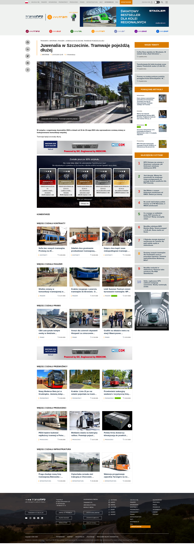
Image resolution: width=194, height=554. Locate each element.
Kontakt (156, 514)
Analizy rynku (91, 523)
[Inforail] (76, 31)
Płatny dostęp (64, 517)
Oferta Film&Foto (92, 517)
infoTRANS (114, 500)
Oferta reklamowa (92, 512)
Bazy (101, 2)
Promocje (156, 507)
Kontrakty (43, 255)
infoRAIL (113, 504)
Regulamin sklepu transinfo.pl (108, 536)
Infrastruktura (92, 2)
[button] (157, 2)
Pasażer (44, 2)
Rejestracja (79, 536)
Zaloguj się (35, 2)
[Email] (27, 62)
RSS (116, 2)
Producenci (74, 2)
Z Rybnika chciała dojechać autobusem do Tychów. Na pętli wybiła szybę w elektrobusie (154, 242)
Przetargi (156, 502)
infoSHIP (113, 514)
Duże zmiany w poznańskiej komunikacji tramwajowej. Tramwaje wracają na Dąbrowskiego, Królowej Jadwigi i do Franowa (145, 101)
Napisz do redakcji (65, 512)
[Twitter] (27, 56)
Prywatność (60, 536)
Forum (155, 512)
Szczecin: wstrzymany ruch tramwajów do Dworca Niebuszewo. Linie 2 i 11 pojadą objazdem (147, 132)
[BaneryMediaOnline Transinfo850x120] (84, 147)
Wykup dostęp (126, 2)
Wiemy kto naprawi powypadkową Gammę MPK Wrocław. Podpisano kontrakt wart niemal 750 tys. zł (146, 116)
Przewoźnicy (63, 2)
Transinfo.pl (88, 502)
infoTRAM (113, 507)
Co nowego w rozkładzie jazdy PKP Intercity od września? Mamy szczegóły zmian (154, 216)
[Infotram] (98, 31)
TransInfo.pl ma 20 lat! (36, 512)
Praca (155, 504)
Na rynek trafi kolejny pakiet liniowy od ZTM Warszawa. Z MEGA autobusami (154, 203)
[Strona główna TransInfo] (34, 17)
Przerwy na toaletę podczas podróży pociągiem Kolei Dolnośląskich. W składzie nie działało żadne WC (151, 78)
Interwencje (109, 2)
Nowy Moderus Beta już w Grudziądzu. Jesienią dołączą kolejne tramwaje (52, 394)
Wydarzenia (53, 2)
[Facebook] (27, 42)
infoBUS (113, 502)
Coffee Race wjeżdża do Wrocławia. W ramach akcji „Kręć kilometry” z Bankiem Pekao (151, 54)
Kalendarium (157, 500)
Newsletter (63, 523)
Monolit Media (88, 507)
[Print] (27, 69)
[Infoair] (119, 31)
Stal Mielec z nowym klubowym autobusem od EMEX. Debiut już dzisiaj (153, 192)
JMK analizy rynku (90, 505)
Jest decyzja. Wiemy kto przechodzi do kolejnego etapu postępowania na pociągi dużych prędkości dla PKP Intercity (155, 179)
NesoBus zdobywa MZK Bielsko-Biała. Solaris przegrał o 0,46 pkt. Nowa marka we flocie (155, 229)
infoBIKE (113, 512)
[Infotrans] (33, 31)
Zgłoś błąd (90, 536)
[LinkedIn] (27, 49)
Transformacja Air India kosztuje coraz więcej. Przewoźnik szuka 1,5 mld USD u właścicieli (151, 66)
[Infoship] (162, 31)
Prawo (82, 2)
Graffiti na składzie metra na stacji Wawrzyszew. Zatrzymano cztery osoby (116, 333)
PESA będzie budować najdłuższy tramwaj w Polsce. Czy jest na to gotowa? (52, 435)
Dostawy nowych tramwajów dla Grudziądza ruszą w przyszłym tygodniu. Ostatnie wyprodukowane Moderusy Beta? (155, 256)
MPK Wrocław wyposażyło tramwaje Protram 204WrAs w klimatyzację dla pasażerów (146, 145)
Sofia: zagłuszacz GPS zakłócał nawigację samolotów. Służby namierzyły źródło (155, 283)
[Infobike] (140, 31)
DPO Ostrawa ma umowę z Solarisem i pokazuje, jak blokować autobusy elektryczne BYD (154, 165)
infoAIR (113, 509)
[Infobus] (55, 31)
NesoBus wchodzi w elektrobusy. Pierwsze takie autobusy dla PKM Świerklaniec (154, 270)
